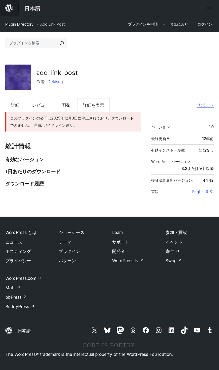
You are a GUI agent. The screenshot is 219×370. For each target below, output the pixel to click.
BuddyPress (19, 306)
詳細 (15, 105)
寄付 (172, 251)
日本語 (24, 330)
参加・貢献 (176, 232)
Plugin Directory (19, 24)
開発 (66, 105)
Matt (12, 287)
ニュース (13, 242)
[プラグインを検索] (62, 43)
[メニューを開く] (210, 8)
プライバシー (18, 260)
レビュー (40, 105)
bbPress (16, 297)
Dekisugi (55, 81)
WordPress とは (21, 232)
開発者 (118, 251)
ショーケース (71, 232)
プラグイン (69, 251)
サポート (205, 105)
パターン (67, 260)
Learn (117, 232)
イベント (174, 242)
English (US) (203, 191)
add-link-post (57, 73)
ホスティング (18, 251)
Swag (174, 260)
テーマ (65, 242)
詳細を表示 (93, 105)
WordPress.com (23, 278)
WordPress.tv (128, 260)
